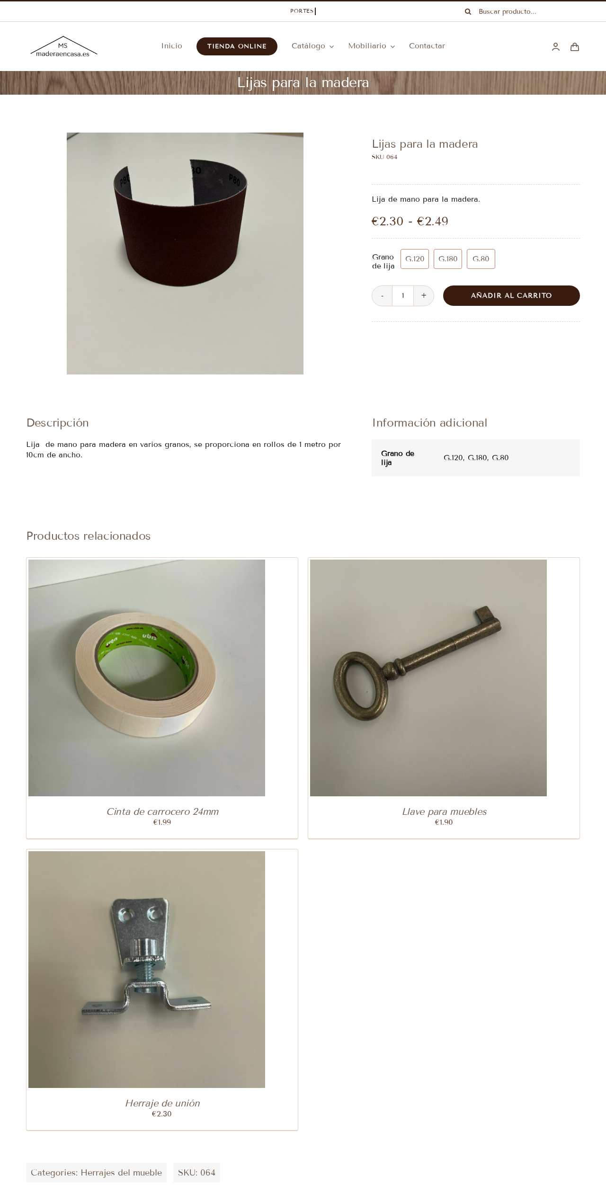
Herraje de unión (162, 1103)
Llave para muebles (444, 811)
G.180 (448, 258)
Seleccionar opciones (403, 679)
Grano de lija (383, 261)
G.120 (415, 258)
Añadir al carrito (511, 296)
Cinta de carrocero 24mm (162, 811)
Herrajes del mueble (121, 1172)
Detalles (191, 679)
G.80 (481, 258)
